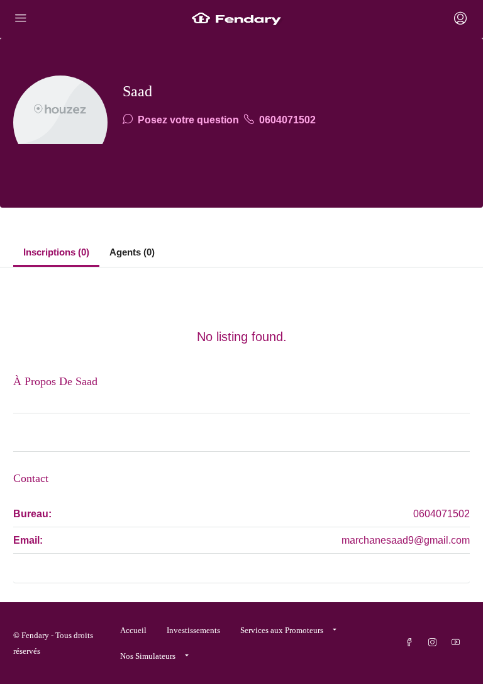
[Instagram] (434, 643)
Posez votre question (187, 120)
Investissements (193, 630)
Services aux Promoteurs (281, 630)
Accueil (133, 630)
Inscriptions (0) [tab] (56, 252)
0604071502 (286, 120)
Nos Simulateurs (147, 656)
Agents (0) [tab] (132, 252)
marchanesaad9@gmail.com (405, 540)
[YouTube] (458, 643)
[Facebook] (411, 643)
